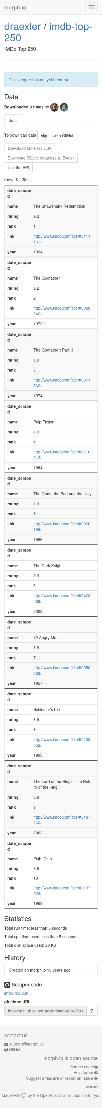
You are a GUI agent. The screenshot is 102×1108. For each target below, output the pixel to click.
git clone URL (17, 1001)
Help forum (83, 1072)
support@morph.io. (26, 1044)
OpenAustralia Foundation (63, 1095)
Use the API (18, 167)
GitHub (15, 1049)
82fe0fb (92, 1086)
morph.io (15, 7)
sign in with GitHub (58, 135)
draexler (22, 25)
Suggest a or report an (59, 1078)
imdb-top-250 (16, 993)
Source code (81, 1066)
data (13, 120)
